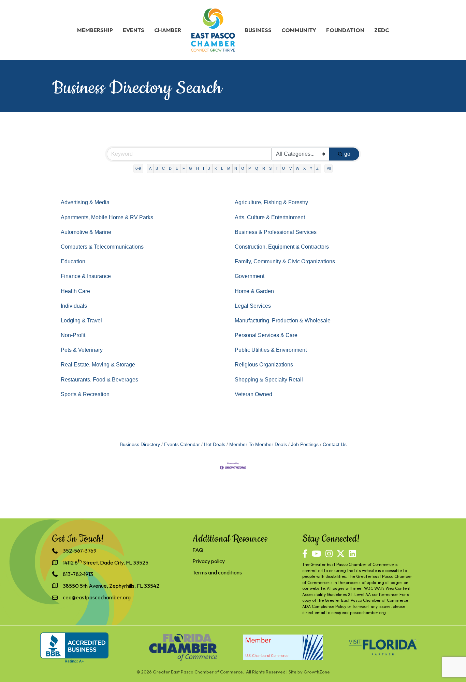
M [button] (228, 168)
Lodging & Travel (81, 320)
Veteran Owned (253, 394)
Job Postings (305, 444)
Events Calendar (182, 444)
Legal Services (253, 306)
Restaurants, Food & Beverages (99, 379)
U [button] (283, 168)
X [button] (304, 168)
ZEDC (381, 30)
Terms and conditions (217, 572)
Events (133, 30)
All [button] (329, 168)
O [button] (242, 168)
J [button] (209, 168)
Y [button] (311, 168)
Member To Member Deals (258, 444)
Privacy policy (208, 561)
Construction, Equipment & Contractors (282, 247)
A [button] (150, 168)
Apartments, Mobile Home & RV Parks (107, 217)
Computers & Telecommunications (102, 247)
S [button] (270, 168)
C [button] (163, 168)
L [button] (222, 168)
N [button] (235, 168)
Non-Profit (73, 335)
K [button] (216, 168)
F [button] (184, 168)
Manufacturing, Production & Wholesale (283, 320)
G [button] (190, 168)
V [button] (290, 168)
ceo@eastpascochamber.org (358, 612)
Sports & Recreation (85, 394)
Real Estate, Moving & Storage (98, 364)
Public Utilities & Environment (271, 350)
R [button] (263, 168)
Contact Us (335, 444)
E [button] (177, 168)
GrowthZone (317, 671)
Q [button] (256, 168)
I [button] (203, 168)
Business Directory (140, 444)
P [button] (249, 168)
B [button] (157, 168)
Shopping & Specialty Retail (269, 379)
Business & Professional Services (276, 232)
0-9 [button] (138, 168)
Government (249, 276)
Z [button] (317, 168)
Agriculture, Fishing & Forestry (271, 202)
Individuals (74, 306)
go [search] (347, 154)
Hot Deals (214, 444)
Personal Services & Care (266, 335)
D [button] (170, 168)
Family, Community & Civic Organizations (285, 261)
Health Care (75, 291)
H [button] (197, 168)
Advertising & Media (85, 202)
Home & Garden (254, 291)
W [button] (297, 168)
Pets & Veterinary (82, 350)
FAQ (197, 549)
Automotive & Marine (86, 232)
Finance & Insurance (86, 276)
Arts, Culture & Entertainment (270, 217)
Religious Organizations (264, 364)
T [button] (277, 168)
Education (73, 261)
